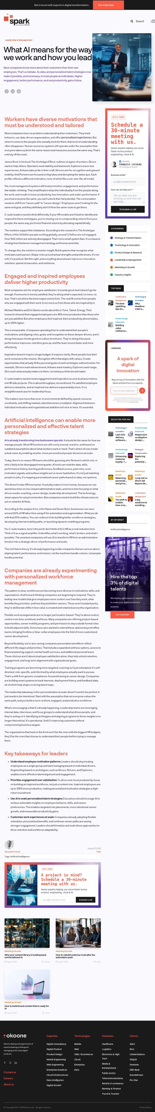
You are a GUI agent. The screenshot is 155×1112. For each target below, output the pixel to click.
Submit (129, 562)
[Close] (132, 530)
